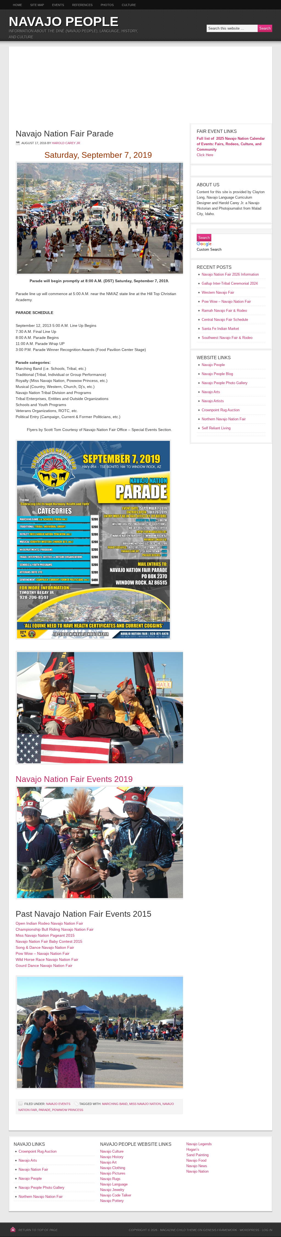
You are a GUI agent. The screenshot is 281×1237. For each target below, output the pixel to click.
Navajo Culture (111, 1151)
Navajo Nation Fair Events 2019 (74, 779)
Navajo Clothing (113, 1168)
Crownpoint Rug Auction (38, 1151)
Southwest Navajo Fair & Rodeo (227, 338)
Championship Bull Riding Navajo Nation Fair (55, 929)
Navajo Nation (197, 1171)
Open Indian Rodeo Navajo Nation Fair (49, 923)
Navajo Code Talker (115, 1195)
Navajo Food (196, 1160)
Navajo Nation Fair (33, 1169)
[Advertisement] (140, 85)
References (82, 5)
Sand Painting (197, 1155)
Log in (267, 1230)
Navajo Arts (28, 1160)
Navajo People (64, 21)
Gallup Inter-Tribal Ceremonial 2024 (230, 283)
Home (17, 5)
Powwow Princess (67, 1110)
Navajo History (111, 1157)
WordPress (249, 1230)
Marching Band (115, 1103)
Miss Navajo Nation (145, 1103)
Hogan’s (192, 1149)
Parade (44, 1110)
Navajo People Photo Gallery (41, 1187)
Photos (107, 5)
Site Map (37, 5)
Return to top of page (37, 1230)
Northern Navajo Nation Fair (41, 1197)
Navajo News (196, 1166)
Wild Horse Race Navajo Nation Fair (47, 959)
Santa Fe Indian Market (220, 329)
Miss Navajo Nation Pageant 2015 (45, 935)
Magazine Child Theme (178, 1230)
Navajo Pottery (112, 1201)
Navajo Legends (199, 1144)
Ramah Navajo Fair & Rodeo (224, 310)
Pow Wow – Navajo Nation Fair (42, 953)
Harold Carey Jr (66, 143)
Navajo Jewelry (112, 1190)
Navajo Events (58, 1103)
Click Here (205, 155)
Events (58, 5)
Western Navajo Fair (218, 292)
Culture (127, 5)
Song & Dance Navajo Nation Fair (45, 947)
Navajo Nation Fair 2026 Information (230, 274)
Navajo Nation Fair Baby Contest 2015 (49, 941)
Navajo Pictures (112, 1173)
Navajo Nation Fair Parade (65, 133)
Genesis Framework (220, 1230)
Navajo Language (114, 1184)
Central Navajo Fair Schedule (225, 320)
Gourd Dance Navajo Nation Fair (44, 965)
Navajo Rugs (110, 1179)
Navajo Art (108, 1162)
